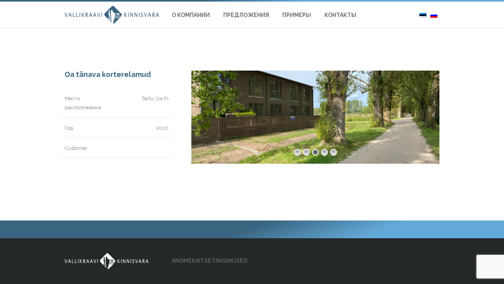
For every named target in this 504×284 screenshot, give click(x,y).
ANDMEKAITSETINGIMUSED (209, 261)
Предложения (246, 15)
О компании (191, 15)
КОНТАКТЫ (340, 15)
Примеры (296, 15)
